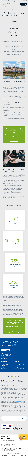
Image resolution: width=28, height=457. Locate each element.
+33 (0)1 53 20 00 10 (19, 367)
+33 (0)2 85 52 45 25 (6, 367)
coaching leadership (19, 401)
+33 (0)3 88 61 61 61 (5, 357)
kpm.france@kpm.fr (5, 358)
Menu (22, 4)
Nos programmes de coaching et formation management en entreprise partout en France (12, 7)
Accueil (2, 6)
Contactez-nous (14, 140)
